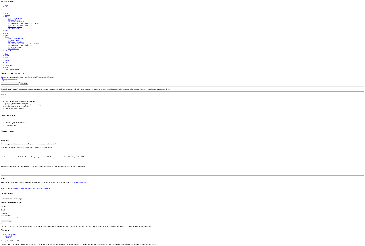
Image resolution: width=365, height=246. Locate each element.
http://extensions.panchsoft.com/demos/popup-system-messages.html (29, 188)
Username (4, 206)
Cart (6, 6)
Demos (7, 16)
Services (7, 55)
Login (6, 5)
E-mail (3, 210)
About (6, 57)
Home (6, 13)
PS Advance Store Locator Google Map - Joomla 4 (23, 23)
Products (7, 15)
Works (6, 59)
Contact (7, 62)
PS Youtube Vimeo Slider (16, 22)
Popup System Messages (15, 18)
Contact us (8, 30)
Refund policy (9, 236)
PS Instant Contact (13, 20)
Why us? (7, 60)
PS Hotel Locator (13, 28)
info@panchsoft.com (80, 182)
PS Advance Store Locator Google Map (20, 25)
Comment (4, 213)
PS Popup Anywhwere (15, 27)
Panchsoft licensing (10, 234)
